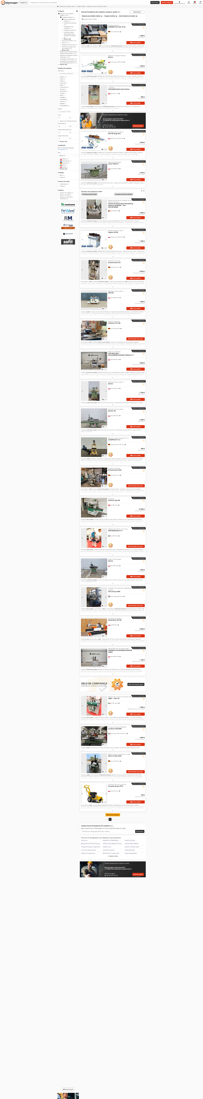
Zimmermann (64, 87)
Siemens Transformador (132, 847)
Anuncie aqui (69, 1089)
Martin (62, 79)
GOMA (62, 81)
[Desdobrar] (112, 51)
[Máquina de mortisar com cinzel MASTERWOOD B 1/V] (94, 538)
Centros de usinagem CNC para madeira (69, 47)
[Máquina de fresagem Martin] (94, 568)
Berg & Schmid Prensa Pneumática (91, 843)
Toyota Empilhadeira (131, 853)
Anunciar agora (138, 126)
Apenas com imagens (66, 193)
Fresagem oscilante (70, 30)
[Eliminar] (101, 16)
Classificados (64, 184)
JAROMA (63, 103)
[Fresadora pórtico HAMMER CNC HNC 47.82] (94, 34)
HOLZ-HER (63, 83)
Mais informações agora (135, 684)
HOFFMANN (64, 99)
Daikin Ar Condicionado (88, 853)
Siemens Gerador (130, 840)
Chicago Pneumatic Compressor (90, 847)
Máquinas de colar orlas (69, 44)
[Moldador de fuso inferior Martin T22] (94, 418)
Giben (62, 95)
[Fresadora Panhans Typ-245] (94, 507)
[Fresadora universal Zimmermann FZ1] (94, 270)
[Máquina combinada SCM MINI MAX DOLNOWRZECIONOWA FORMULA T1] (94, 361)
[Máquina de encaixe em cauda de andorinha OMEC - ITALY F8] (94, 706)
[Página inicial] (57, 6)
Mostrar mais (113, 856)
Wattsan (63, 77)
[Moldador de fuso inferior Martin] (94, 391)
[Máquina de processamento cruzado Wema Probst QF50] (94, 763)
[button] (200, 2)
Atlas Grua (84, 840)
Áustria (65, 167)
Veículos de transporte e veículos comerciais (69, 56)
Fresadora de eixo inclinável (68, 27)
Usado (62, 177)
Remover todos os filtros (90, 19)
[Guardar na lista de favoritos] (144, 27)
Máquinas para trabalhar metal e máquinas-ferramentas (69, 52)
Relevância (137, 12)
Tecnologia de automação (68, 59)
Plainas (65, 42)
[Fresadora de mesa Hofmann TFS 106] (94, 330)
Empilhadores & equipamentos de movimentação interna (68, 62)
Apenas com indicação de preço (68, 121)
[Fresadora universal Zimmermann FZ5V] (94, 477)
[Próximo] (105, 34)
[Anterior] (82, 34)
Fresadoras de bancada (70, 23)
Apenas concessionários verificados (66, 197)
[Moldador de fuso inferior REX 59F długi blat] (94, 141)
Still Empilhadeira (130, 850)
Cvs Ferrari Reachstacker (88, 850)
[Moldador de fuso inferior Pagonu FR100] (94, 239)
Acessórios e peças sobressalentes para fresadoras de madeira (70, 34)
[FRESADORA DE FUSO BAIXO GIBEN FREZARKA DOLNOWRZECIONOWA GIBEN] (94, 658)
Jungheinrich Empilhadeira (111, 840)
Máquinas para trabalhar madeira (66, 14)
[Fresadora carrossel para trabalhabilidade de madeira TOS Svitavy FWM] (94, 597)
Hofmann (63, 101)
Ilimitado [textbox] (62, 155)
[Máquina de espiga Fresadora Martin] (94, 64)
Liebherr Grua (107, 847)
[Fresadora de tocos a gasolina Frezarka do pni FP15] (94, 793)
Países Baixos (66, 161)
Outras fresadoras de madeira (69, 20)
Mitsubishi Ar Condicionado (111, 853)
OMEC (62, 85)
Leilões (62, 186)
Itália (64, 165)
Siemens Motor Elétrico (132, 843)
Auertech (63, 89)
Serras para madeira (69, 40)
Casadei (63, 93)
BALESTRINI (64, 91)
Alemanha (65, 163)
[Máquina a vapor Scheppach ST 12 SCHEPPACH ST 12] (94, 447)
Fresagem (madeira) (68, 17)
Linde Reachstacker (108, 850)
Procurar (156, 2)
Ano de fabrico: (62, 123)
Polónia (65, 159)
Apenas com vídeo (65, 195)
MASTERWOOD (64, 105)
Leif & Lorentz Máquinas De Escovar (113, 843)
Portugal (63, 149)
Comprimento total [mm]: (64, 129)
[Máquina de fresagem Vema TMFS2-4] (94, 171)
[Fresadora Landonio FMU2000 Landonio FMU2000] (94, 736)
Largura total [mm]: (63, 135)
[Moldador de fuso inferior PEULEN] (94, 300)
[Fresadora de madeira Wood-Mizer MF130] (94, 627)
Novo (62, 175)
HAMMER (63, 97)
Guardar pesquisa (113, 815)
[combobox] (68, 155)
